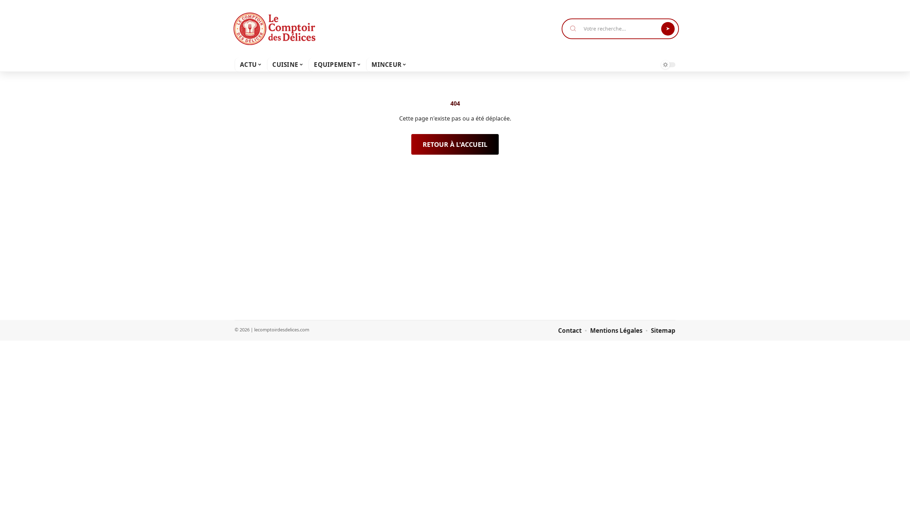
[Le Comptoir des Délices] (274, 28)
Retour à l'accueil (455, 144)
